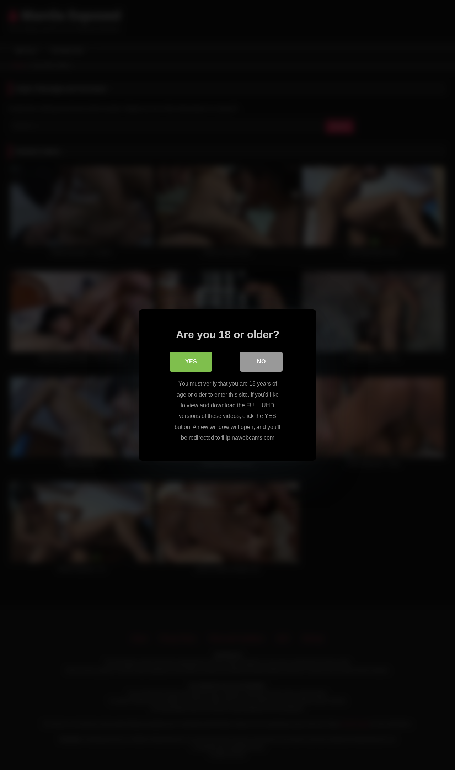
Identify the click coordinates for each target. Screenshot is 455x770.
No (261, 362)
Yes (191, 362)
